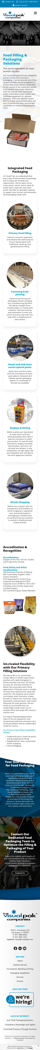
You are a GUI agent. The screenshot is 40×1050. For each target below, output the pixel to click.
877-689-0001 (21, 935)
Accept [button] (30, 1048)
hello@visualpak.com (24, 939)
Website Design (19, 1038)
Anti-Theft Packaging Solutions (20, 1020)
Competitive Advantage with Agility (20, 1025)
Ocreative (20, 1040)
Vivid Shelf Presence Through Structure (19, 1029)
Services (20, 977)
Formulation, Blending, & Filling (20, 969)
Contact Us (20, 873)
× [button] (38, 1046)
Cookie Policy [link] (20, 1048)
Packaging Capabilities (20, 973)
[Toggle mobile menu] (35, 13)
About (20, 961)
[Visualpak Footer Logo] (20, 910)
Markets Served (20, 965)
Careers (20, 981)
